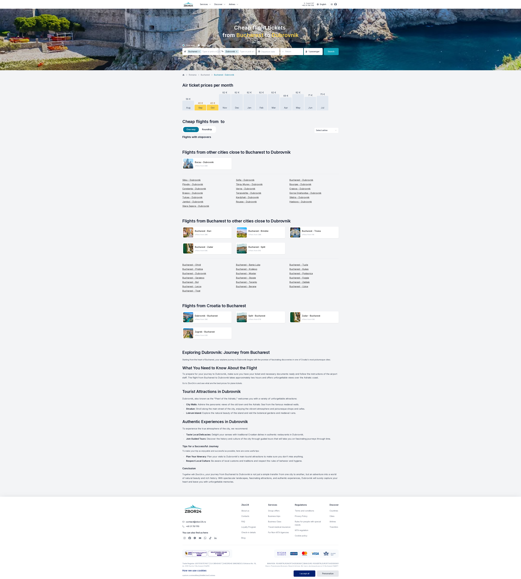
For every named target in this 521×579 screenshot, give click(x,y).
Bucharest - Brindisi (258, 231)
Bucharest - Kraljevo (246, 269)
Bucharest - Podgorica (301, 273)
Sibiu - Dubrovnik (191, 180)
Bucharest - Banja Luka (248, 264)
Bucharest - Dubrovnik (301, 180)
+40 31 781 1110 (308, 4)
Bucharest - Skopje (246, 277)
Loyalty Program (248, 527)
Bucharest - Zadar (204, 247)
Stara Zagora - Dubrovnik (195, 206)
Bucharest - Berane (246, 286)
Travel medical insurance (279, 527)
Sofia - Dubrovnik (245, 180)
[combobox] (326, 130)
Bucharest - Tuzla (298, 264)
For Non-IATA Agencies (278, 532)
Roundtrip (206, 45)
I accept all (304, 573)
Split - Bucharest (256, 315)
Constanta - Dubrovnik (194, 188)
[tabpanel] (260, 137)
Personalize (327, 573)
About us (245, 511)
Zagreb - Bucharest (205, 331)
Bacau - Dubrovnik (204, 162)
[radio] (183, 45)
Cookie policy (301, 536)
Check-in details (248, 532)
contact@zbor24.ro (196, 521)
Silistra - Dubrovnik (299, 197)
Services (204, 4)
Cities (332, 516)
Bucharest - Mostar (246, 273)
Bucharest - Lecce (191, 286)
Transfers (334, 527)
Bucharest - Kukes (299, 269)
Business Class (274, 521)
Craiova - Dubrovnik (299, 188)
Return (288, 51)
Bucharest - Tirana (311, 231)
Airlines (232, 4)
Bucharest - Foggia (299, 277)
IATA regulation (301, 530)
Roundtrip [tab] (207, 129)
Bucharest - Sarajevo (193, 277)
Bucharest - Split (256, 247)
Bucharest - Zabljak (299, 282)
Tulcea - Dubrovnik (192, 197)
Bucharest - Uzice (298, 286)
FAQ (243, 521)
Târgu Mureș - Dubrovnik (249, 184)
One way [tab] (191, 129)
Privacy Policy (301, 516)
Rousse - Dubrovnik (246, 201)
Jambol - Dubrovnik (192, 201)
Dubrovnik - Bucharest (206, 315)
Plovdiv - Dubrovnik (192, 184)
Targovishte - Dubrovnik (248, 193)
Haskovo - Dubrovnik (300, 201)
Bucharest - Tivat (191, 290)
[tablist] (199, 129)
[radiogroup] (260, 45)
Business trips (274, 516)
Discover (218, 4)
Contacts (245, 516)
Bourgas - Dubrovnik (300, 184)
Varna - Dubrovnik (245, 188)
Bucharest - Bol (190, 282)
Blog (243, 538)
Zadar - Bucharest (311, 315)
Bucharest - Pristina (192, 269)
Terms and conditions (304, 511)
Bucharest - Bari (203, 231)
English (323, 4)
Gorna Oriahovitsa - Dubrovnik (305, 193)
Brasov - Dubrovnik (192, 193)
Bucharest (205, 75)
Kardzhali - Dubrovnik (247, 197)
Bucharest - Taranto (246, 282)
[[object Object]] (184, 538)
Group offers (273, 511)
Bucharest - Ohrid (191, 264)
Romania (192, 75)
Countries (334, 511)
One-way (190, 45)
